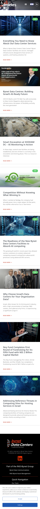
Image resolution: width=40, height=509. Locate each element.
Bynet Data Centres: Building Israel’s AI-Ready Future (18, 92)
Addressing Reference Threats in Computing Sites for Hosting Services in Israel (20, 403)
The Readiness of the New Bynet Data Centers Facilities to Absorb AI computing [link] (20, 243)
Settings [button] (20, 505)
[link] (37, 4)
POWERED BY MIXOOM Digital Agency (20, 453)
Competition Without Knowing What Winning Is (19, 193)
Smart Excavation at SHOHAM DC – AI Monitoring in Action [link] (18, 143)
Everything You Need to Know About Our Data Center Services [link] (19, 42)
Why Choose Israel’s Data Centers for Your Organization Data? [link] (18, 297)
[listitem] (20, 39)
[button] (25, 4)
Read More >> (7, 110)
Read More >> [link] (7, 60)
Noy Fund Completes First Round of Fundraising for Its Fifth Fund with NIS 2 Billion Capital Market (17, 351)
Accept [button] (20, 499)
